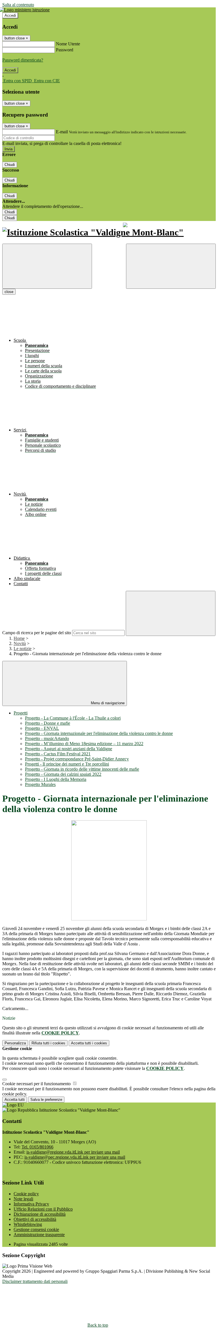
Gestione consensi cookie (36, 1229)
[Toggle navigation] (47, 266)
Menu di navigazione (107, 703)
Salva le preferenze (46, 1099)
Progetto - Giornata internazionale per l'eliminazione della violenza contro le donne (99, 733)
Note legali (23, 1198)
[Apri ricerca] (171, 266)
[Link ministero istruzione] (26, 9)
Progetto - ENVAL (42, 728)
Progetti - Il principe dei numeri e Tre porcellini (67, 764)
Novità (20, 643)
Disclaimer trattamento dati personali (35, 1281)
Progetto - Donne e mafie (47, 723)
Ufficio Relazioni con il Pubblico (43, 1209)
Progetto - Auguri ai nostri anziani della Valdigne (68, 748)
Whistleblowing (28, 1224)
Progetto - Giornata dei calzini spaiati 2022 (63, 774)
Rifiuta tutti (48, 1043)
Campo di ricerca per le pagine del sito (36, 632)
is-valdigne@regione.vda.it (73, 1152)
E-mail (62, 131)
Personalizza (15, 1043)
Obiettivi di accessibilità (35, 1219)
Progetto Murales (40, 784)
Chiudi (10, 165)
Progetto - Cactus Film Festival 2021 (58, 753)
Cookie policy (26, 1193)
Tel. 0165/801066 (37, 1146)
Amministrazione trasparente (39, 1234)
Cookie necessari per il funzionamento (37, 1083)
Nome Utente (68, 43)
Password (64, 49)
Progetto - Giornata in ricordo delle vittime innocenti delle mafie (82, 769)
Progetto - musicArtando (47, 738)
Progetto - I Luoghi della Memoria (55, 779)
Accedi (10, 15)
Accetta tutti (89, 1043)
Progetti (21, 713)
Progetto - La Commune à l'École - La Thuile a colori (73, 718)
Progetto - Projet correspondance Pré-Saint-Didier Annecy (77, 758)
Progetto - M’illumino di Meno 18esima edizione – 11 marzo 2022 (84, 743)
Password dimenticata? (22, 60)
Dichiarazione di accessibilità (40, 1214)
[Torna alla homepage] (109, 232)
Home (19, 638)
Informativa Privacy (31, 1204)
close (9, 292)
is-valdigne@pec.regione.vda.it (74, 1157)
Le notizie (23, 648)
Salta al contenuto (18, 4)
